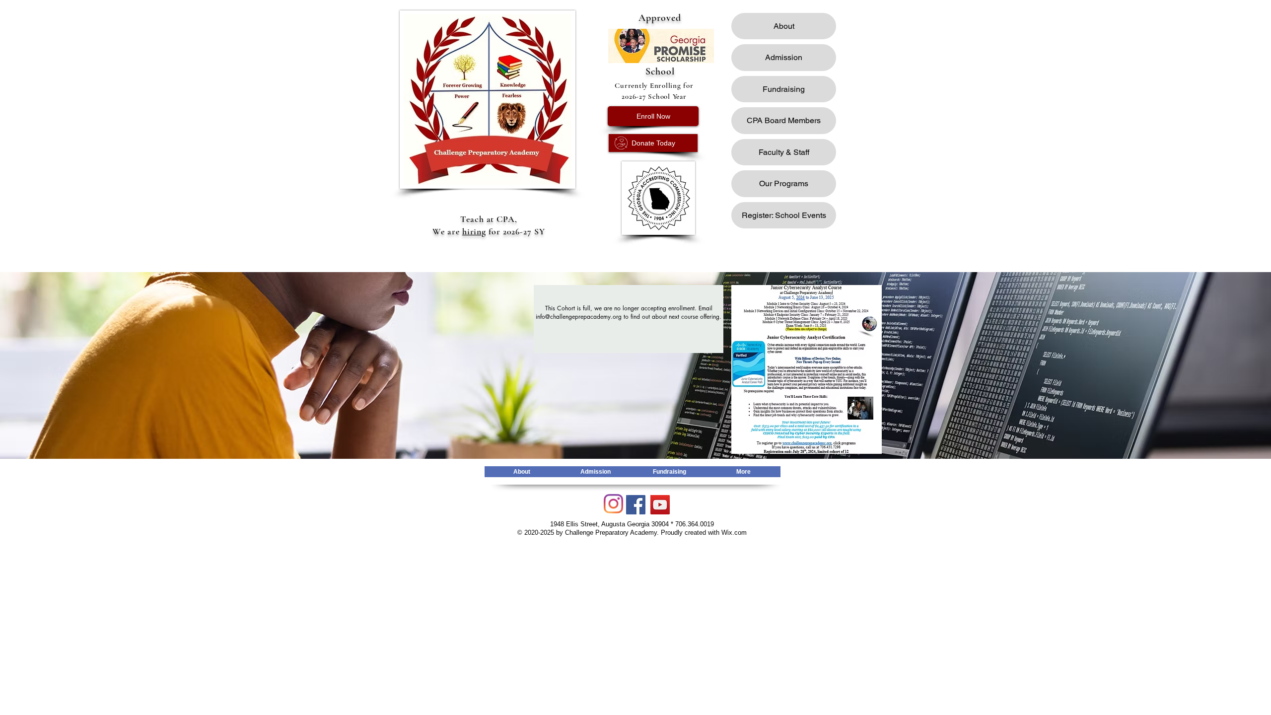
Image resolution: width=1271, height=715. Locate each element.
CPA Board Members (784, 120)
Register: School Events (784, 215)
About (784, 26)
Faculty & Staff (784, 152)
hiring (474, 231)
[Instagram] (613, 503)
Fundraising (784, 89)
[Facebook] (635, 504)
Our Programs (783, 183)
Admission (783, 57)
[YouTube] (660, 504)
